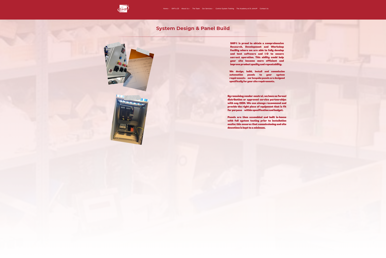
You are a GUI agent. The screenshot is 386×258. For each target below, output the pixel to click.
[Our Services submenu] (212, 8)
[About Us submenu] (189, 8)
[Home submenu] (168, 8)
